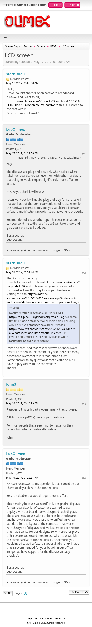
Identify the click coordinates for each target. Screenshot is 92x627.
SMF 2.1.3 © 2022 (36, 622)
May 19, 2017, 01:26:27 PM (22, 477)
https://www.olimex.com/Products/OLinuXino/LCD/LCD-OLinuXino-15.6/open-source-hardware (43, 103)
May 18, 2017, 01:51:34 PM (22, 272)
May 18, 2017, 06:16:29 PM (22, 403)
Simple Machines (56, 622)
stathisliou (15, 74)
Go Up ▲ (60, 618)
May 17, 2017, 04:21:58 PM (22, 153)
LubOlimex (15, 129)
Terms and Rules (44, 618)
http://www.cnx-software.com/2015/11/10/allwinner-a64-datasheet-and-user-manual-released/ (42, 331)
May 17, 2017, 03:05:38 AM (22, 83)
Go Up (7, 593)
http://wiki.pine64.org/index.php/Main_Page (37, 317)
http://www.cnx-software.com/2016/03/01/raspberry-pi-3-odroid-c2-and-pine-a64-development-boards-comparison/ (41, 298)
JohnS (11, 384)
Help (29, 618)
